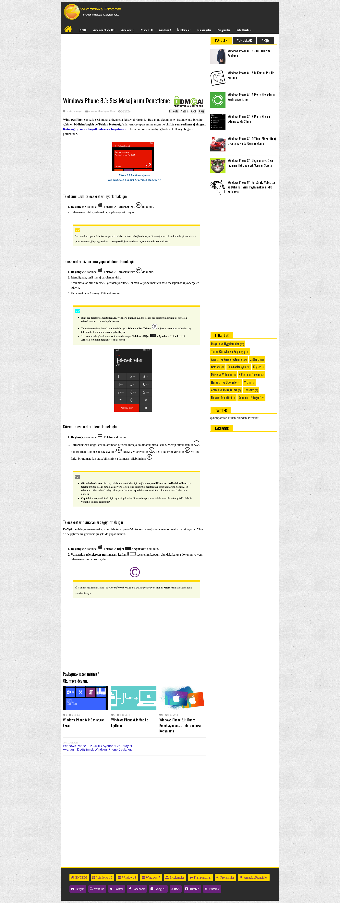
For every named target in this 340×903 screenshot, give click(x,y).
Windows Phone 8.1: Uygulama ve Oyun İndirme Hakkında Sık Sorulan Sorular (250, 163)
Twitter (118, 889)
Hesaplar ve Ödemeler (224, 382)
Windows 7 (165, 30)
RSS (176, 889)
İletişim (79, 889)
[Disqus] (134, 808)
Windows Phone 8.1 (104, 30)
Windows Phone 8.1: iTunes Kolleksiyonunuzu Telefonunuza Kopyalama (180, 725)
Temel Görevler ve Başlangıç (228, 351)
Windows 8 (146, 30)
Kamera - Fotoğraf (249, 397)
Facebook (138, 889)
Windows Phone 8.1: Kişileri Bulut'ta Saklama (249, 53)
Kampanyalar (204, 30)
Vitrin (247, 382)
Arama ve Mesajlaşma (98, 111)
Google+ (160, 889)
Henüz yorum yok (74, 111)
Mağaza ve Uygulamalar (225, 344)
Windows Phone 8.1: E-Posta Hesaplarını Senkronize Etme (251, 97)
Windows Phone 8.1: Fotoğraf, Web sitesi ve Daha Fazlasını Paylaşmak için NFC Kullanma (252, 187)
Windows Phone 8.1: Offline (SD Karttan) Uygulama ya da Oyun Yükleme (252, 141)
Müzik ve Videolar (221, 374)
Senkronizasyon (236, 367)
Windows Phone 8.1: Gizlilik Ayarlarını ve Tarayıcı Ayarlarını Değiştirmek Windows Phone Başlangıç (97, 747)
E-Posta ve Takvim (250, 374)
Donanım (249, 390)
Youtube (98, 889)
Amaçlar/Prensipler (255, 877)
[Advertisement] (134, 65)
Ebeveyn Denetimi (221, 397)
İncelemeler (183, 30)
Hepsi (112, 111)
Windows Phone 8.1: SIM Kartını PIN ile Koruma (251, 75)
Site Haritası (244, 30)
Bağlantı (255, 359)
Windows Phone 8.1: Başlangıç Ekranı (83, 722)
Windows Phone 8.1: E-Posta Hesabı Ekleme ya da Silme (249, 119)
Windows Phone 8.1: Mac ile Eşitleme (129, 722)
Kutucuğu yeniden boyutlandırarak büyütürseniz (96, 129)
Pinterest (213, 889)
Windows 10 (127, 30)
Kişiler (257, 367)
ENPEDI (83, 30)
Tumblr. (194, 889)
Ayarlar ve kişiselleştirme (226, 359)
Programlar (223, 30)
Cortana (216, 367)
